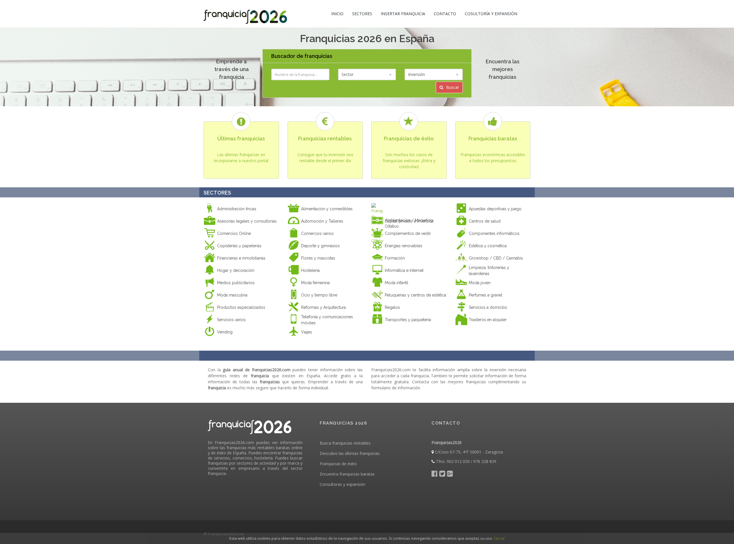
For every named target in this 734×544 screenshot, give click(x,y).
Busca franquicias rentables (345, 443)
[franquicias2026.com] (245, 14)
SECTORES (362, 13)
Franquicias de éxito (338, 463)
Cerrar (499, 538)
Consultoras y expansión (342, 484)
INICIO (337, 13)
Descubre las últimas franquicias (350, 453)
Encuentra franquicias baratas (347, 474)
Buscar (452, 87)
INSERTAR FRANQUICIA (403, 13)
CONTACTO (445, 13)
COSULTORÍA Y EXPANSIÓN (491, 13)
